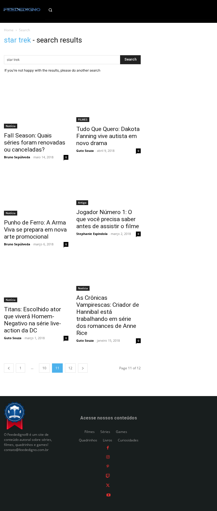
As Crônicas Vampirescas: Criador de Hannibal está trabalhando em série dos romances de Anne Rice (107, 315)
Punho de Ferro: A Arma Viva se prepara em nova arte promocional (35, 229)
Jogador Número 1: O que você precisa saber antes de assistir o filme (107, 219)
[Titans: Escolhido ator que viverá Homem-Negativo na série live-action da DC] (36, 281)
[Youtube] (108, 494)
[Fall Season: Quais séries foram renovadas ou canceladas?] (36, 106)
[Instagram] (108, 456)
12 (70, 368)
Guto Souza (85, 150)
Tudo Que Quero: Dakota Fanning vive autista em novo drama (108, 136)
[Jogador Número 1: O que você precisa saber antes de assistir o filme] (108, 188)
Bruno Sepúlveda (17, 157)
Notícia (11, 126)
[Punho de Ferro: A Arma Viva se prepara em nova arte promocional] (36, 193)
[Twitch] (108, 475)
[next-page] (83, 368)
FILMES (83, 119)
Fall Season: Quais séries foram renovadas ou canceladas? (34, 142)
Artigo (82, 203)
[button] (54, 10)
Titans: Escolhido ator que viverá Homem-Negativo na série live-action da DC (32, 320)
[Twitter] (107, 485)
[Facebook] (108, 447)
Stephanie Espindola (92, 234)
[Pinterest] (108, 466)
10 (44, 368)
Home (9, 30)
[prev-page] (9, 368)
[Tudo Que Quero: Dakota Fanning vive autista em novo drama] (108, 103)
